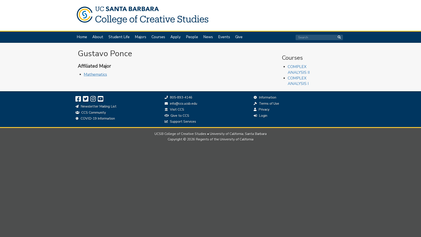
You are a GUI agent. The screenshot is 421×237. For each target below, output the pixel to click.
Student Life (119, 37)
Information (267, 97)
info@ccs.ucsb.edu (183, 103)
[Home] (140, 15)
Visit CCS (176, 109)
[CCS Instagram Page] (93, 99)
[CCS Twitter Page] (85, 99)
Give (239, 37)
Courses (158, 37)
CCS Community (93, 112)
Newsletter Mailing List (98, 106)
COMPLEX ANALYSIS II (299, 69)
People (192, 37)
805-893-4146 (180, 97)
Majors (140, 37)
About (97, 37)
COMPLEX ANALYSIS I (298, 80)
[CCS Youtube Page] (100, 99)
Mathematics (95, 74)
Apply (175, 37)
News (208, 37)
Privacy (263, 109)
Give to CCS (179, 115)
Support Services (182, 121)
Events (224, 37)
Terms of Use (268, 103)
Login (262, 115)
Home (82, 37)
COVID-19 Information (97, 118)
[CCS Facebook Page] (78, 99)
